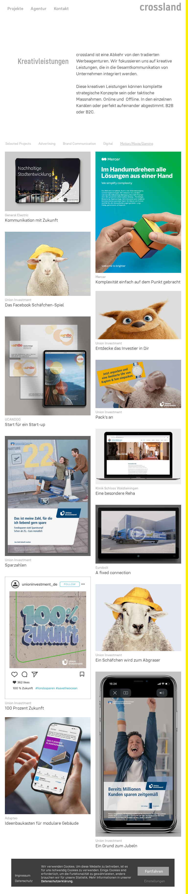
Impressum (22, 875)
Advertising (47, 143)
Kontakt (61, 8)
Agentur (39, 8)
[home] (160, 6)
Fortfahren (154, 871)
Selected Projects (18, 143)
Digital (108, 143)
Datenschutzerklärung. (57, 881)
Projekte (15, 8)
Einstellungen (154, 881)
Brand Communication (79, 143)
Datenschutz (24, 881)
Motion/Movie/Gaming (136, 143)
